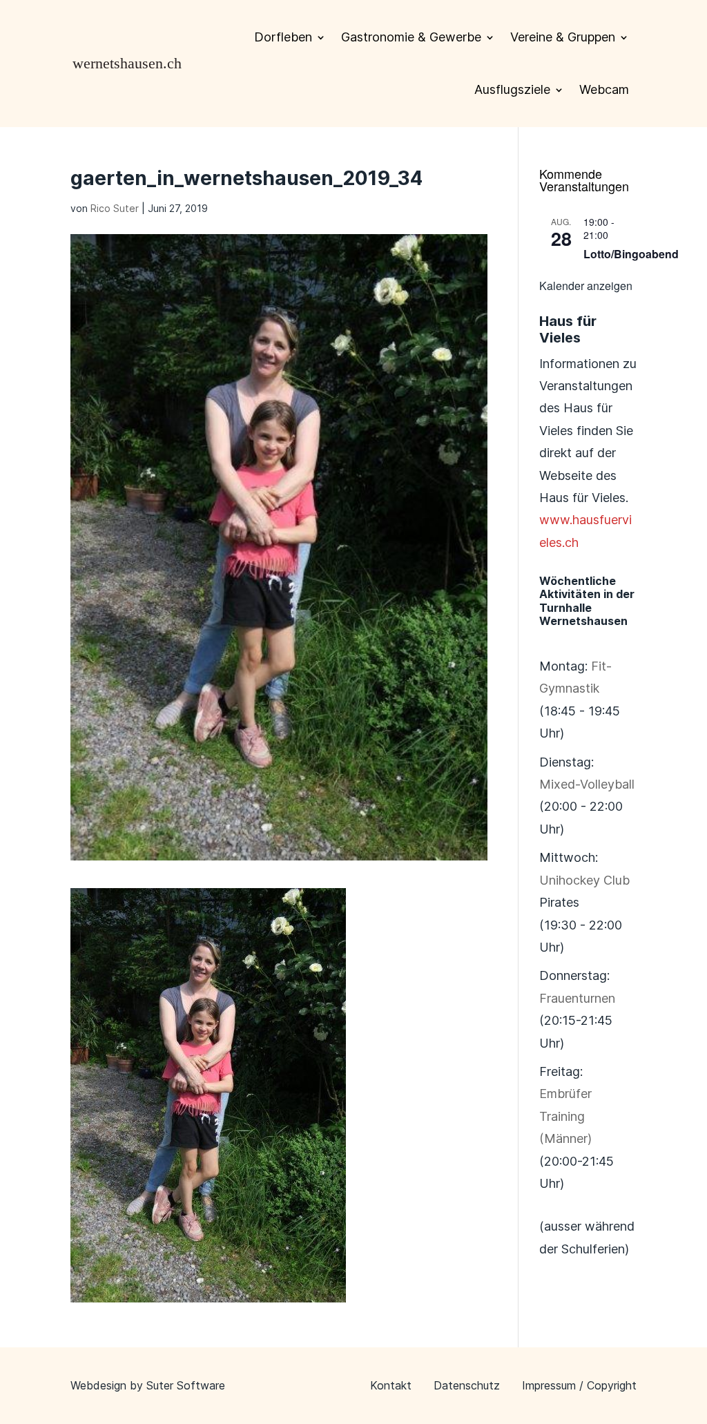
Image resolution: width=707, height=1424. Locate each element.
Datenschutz (467, 1385)
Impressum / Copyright (579, 1385)
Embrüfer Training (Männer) (565, 1116)
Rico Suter (114, 208)
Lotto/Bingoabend (631, 254)
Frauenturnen (577, 998)
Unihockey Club (584, 880)
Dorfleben (283, 37)
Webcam (604, 89)
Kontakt (390, 1385)
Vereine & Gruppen (562, 37)
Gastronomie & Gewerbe (411, 37)
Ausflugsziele (512, 89)
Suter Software (185, 1385)
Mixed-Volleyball (587, 784)
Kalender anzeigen (585, 286)
